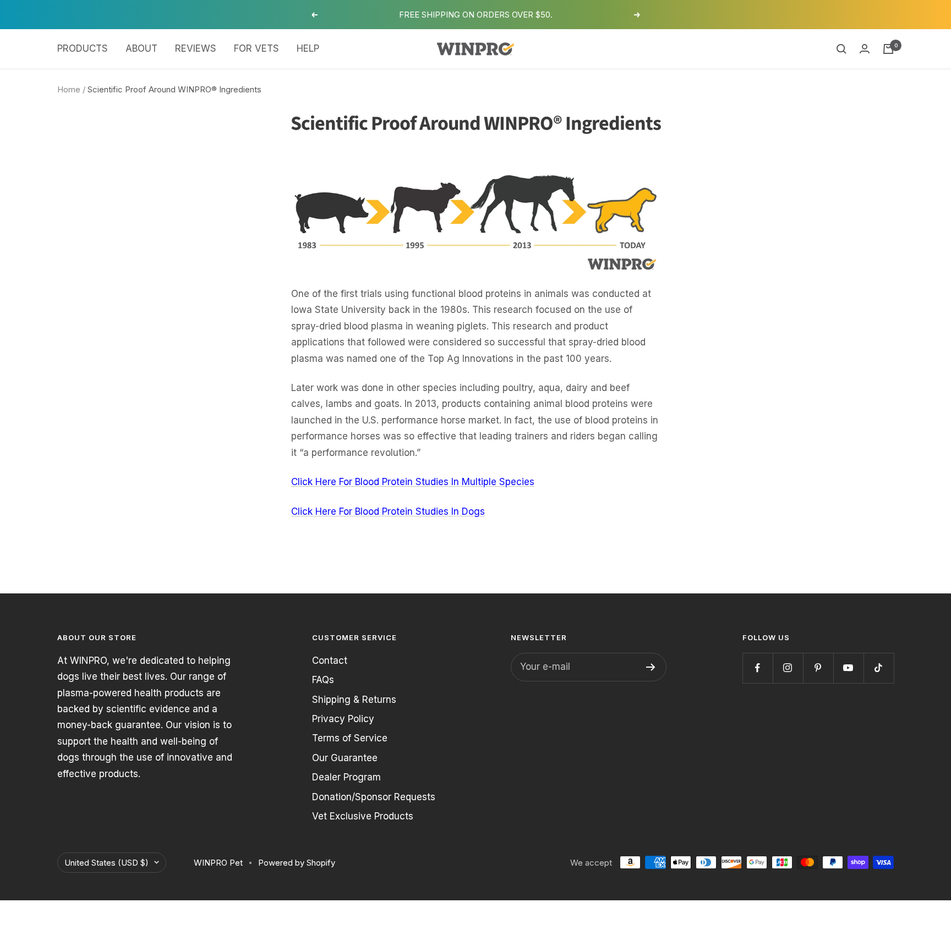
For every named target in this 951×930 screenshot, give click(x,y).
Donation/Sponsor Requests (373, 796)
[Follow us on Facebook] (757, 668)
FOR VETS (256, 48)
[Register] (650, 667)
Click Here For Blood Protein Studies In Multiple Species (412, 481)
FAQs (323, 679)
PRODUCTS (82, 48)
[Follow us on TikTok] (878, 668)
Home (68, 89)
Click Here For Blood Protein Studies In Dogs (388, 511)
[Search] (841, 49)
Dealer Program (346, 777)
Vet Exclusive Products (362, 816)
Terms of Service (349, 738)
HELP (308, 48)
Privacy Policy (343, 718)
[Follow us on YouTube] (848, 668)
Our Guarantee (345, 757)
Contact (329, 660)
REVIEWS (195, 48)
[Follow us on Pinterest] (818, 668)
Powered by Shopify (296, 862)
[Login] (865, 48)
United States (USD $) (106, 862)
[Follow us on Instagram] (788, 668)
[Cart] (888, 49)
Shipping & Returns (354, 699)
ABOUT (141, 48)
